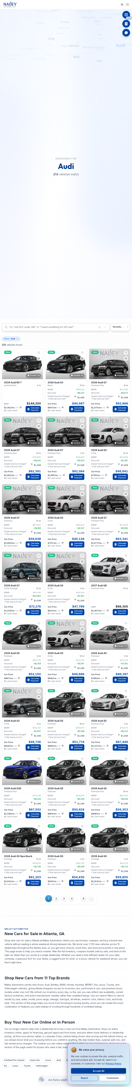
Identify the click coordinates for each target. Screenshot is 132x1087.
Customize (113, 1078)
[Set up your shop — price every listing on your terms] (126, 24)
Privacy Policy (113, 1063)
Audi (9, 338)
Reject (84, 1078)
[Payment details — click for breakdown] (20, 407)
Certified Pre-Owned (14, 1060)
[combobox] (55, 327)
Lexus (15, 1066)
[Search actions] (105, 327)
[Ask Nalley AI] (126, 33)
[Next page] (91, 898)
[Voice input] (99, 327)
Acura (48, 1060)
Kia (5, 1066)
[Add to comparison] (39, 358)
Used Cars (35, 1060)
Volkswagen (42, 1066)
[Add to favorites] (39, 352)
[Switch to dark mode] (122, 4)
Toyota (27, 1066)
